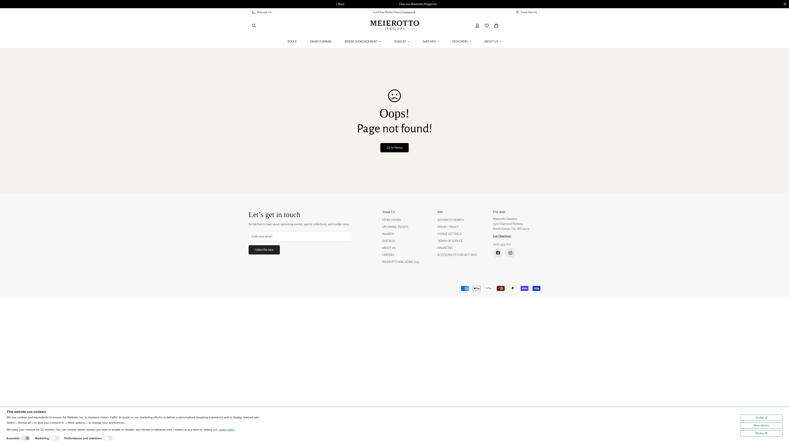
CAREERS (388, 255)
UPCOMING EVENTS (395, 227)
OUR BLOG (389, 241)
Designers (460, 41)
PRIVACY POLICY (448, 227)
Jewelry (400, 41)
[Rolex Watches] (522, 25)
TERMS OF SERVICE (450, 241)
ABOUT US (389, 248)
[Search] (254, 25)
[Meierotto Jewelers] (394, 26)
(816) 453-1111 (502, 244)
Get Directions (502, 236)
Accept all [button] (761, 417)
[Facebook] (498, 253)
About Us (491, 41)
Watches (429, 41)
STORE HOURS (391, 220)
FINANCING (445, 248)
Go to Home (394, 147)
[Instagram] (510, 253)
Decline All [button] (761, 433)
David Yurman (320, 41)
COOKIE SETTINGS (449, 234)
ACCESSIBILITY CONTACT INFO (457, 255)
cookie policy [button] (226, 429)
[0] (496, 25)
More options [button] (761, 425)
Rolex (292, 41)
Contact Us (409, 12)
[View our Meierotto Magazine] (394, 4)
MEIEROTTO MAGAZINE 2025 (401, 262)
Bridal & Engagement (361, 41)
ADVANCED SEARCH (450, 220)
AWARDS (388, 234)
